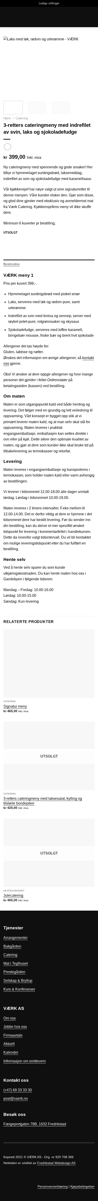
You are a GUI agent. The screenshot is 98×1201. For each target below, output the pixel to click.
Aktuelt (9, 1044)
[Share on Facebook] (6, 241)
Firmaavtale (13, 1035)
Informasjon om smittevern (24, 1061)
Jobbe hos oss (15, 1027)
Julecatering (13, 895)
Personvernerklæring (53, 1186)
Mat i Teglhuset (15, 963)
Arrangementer (15, 938)
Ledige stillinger (49, 3)
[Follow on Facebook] (86, 1180)
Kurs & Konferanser (19, 989)
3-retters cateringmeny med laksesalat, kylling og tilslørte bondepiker (42, 800)
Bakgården (12, 946)
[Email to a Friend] (17, 241)
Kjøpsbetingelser (82, 1186)
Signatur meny (15, 706)
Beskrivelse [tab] (11, 264)
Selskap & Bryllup (17, 980)
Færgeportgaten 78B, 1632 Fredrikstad (34, 1124)
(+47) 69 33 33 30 (17, 1090)
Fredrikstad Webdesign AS (56, 1163)
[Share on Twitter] (12, 241)
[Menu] (92, 17)
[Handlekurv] (5, 17)
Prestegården (14, 972)
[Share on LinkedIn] (23, 241)
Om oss (9, 1018)
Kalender (10, 1052)
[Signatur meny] (49, 663)
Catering (21, 118)
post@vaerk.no (15, 1098)
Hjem (7, 118)
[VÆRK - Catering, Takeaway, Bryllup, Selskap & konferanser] (49, 17)
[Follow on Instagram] (92, 1180)
